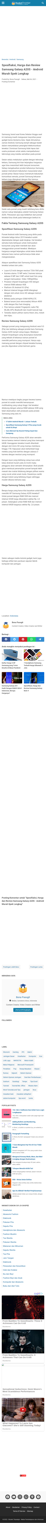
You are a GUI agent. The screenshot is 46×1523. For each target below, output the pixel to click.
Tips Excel (33, 1081)
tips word (22, 1098)
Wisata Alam (33, 1086)
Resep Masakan (25, 1069)
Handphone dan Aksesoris (14, 1230)
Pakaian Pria (8, 1222)
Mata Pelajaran (8, 1065)
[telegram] (40, 639)
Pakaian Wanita (9, 1242)
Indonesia (14, 616)
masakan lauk (8, 1094)
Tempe (24, 1081)
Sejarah (14, 1073)
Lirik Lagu (6, 1060)
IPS (23, 1052)
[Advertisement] (23, 32)
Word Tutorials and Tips (11, 1090)
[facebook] (6, 639)
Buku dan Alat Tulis (11, 1286)
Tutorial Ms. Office (18, 1086)
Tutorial (6, 1086)
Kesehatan (22, 1056)
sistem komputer (9, 1098)
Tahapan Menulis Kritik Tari (22, 1168)
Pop (14, 1069)
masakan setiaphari (24, 1094)
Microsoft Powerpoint (25, 1065)
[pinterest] (23, 639)
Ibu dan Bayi (8, 1274)
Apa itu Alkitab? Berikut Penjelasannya (27, 1191)
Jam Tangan (8, 1258)
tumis (31, 1098)
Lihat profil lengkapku (23, 1010)
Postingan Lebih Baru (11, 967)
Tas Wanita (8, 1238)
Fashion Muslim (10, 1234)
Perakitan (6, 1069)
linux (34, 1090)
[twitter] (14, 639)
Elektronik (7, 1218)
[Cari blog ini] (42, 3)
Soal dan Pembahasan (32, 1077)
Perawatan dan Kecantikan (14, 1266)
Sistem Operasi (25, 1073)
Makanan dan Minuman (13, 1246)
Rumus (5, 1073)
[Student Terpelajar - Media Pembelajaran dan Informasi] (23, 3)
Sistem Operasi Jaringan (12, 1077)
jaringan (27, 1090)
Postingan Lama (36, 967)
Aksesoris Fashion (10, 1214)
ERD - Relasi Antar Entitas (22, 1180)
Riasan (37, 1069)
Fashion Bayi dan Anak (12, 1278)
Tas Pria (6, 1254)
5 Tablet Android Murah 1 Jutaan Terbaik (21, 422)
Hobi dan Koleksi (10, 1270)
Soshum (6, 1081)
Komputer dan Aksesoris (13, 1282)
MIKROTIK (17, 1060)
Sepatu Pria (8, 1226)
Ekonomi (6, 1052)
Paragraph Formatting (20, 1134)
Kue (40, 1056)
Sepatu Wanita (9, 1250)
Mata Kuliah (28, 1060)
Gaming (16, 1052)
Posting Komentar (8, 82)
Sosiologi (15, 1081)
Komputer (32, 1056)
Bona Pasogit (23, 997)
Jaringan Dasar (9, 1056)
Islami (29, 1052)
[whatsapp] (31, 639)
